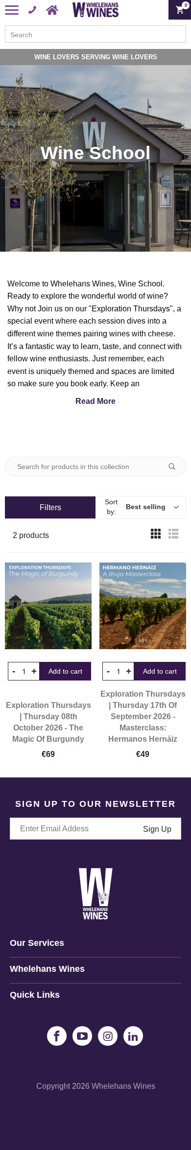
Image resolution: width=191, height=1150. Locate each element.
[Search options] (176, 466)
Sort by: (135, 507)
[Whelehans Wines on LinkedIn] (133, 1036)
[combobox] (95, 34)
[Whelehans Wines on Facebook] (57, 1036)
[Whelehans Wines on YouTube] (82, 1036)
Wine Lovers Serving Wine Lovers (95, 57)
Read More (95, 401)
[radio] (156, 535)
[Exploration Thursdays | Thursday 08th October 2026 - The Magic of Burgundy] (48, 606)
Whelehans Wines (123, 1086)
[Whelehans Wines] (95, 10)
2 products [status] (31, 535)
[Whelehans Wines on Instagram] (108, 1036)
